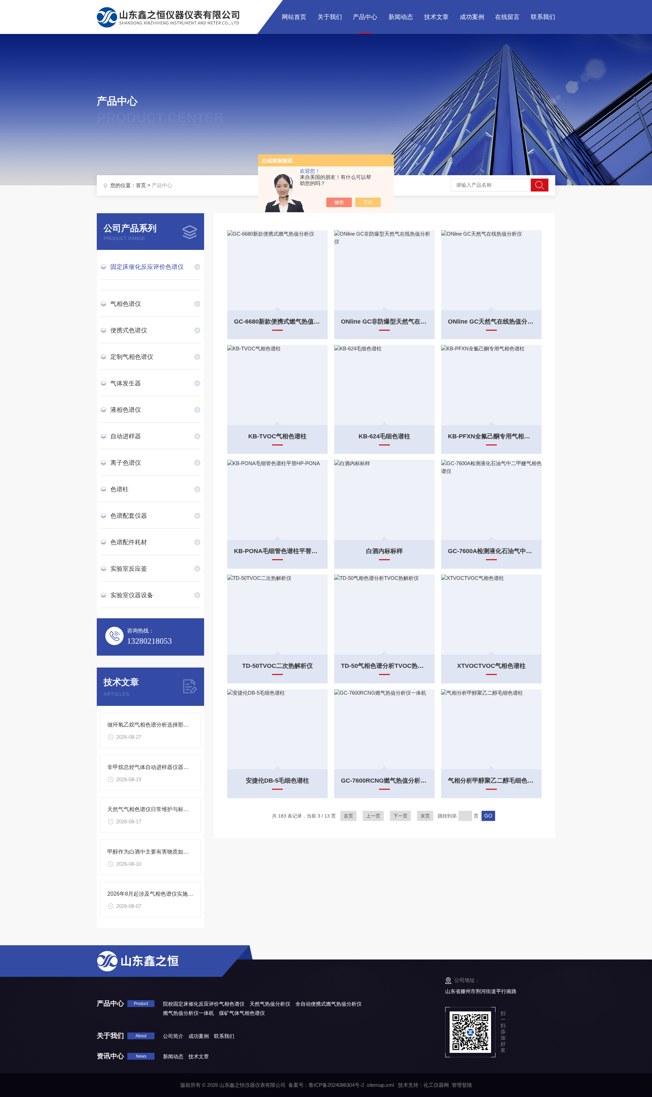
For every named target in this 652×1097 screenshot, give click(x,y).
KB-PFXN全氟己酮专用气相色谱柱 (491, 436)
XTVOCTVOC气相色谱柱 (491, 665)
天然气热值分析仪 (270, 1004)
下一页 (400, 816)
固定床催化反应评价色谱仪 (147, 266)
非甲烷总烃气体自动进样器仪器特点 (150, 767)
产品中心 (365, 17)
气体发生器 (125, 383)
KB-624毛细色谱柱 (384, 436)
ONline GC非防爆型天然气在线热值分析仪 (384, 321)
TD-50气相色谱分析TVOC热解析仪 (384, 665)
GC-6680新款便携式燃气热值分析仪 (277, 321)
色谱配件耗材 (128, 542)
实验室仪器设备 (131, 595)
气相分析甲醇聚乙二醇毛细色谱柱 (491, 780)
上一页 (373, 816)
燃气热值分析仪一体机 (188, 1013)
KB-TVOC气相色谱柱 (277, 436)
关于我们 (330, 17)
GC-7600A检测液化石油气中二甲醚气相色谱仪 (491, 551)
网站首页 (294, 17)
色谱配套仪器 (128, 515)
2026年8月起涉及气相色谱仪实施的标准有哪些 (163, 894)
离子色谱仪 (125, 462)
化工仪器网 (436, 1085)
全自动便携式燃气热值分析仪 (328, 1004)
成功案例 (472, 17)
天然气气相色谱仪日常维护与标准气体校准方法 (164, 809)
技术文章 (436, 17)
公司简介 (173, 1036)
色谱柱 (119, 489)
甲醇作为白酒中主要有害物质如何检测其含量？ (164, 852)
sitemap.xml (380, 1085)
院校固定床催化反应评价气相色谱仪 (203, 1004)
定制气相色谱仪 (131, 356)
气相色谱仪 (125, 303)
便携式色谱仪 (128, 330)
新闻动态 (400, 17)
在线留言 (507, 17)
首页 (141, 185)
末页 (425, 816)
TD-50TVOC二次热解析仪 (277, 665)
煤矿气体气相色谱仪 (242, 1013)
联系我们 (543, 17)
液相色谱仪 (125, 409)
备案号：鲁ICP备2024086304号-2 (326, 1085)
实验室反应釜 (128, 568)
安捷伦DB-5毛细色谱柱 (277, 780)
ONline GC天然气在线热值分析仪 (491, 321)
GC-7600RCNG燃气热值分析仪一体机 (384, 780)
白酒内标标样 (384, 551)
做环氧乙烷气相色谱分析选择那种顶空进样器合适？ (169, 725)
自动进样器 (125, 436)
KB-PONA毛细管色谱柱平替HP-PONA (277, 551)
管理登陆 (462, 1085)
